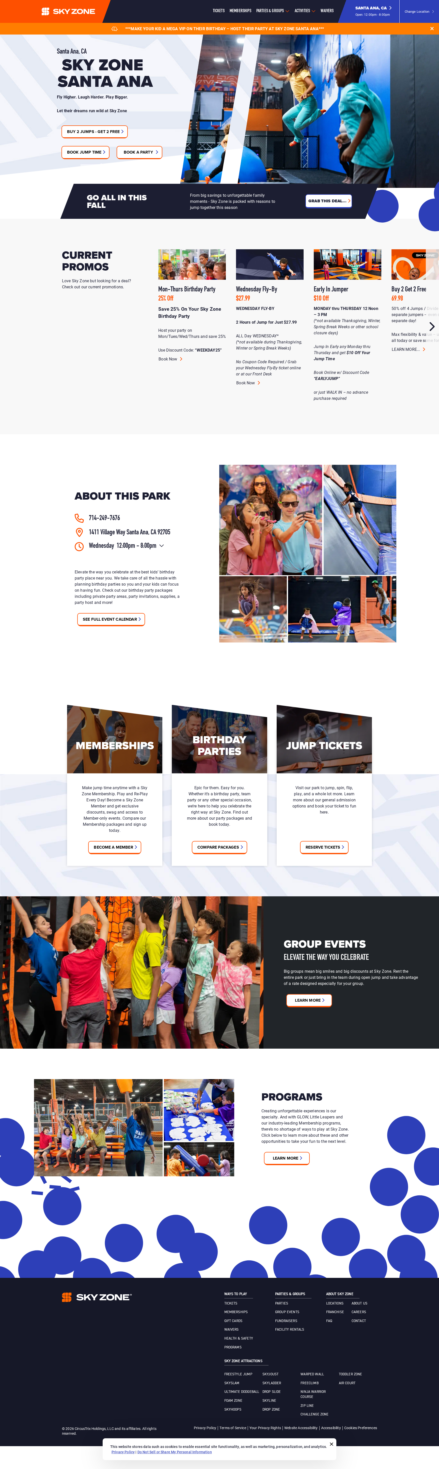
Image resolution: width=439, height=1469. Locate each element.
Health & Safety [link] (238, 1338)
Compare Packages (218, 847)
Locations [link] (334, 1303)
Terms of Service (233, 1427)
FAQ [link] (329, 1321)
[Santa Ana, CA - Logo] (78, 11)
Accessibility (331, 1427)
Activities (302, 11)
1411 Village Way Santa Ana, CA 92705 (129, 532)
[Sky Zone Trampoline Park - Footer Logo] (97, 1297)
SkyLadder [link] (271, 1383)
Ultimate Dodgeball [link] (241, 1392)
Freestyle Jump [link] (238, 1374)
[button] (373, 11)
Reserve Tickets (323, 847)
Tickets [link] (231, 1303)
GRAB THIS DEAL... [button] (327, 201)
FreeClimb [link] (309, 1383)
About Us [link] (359, 1303)
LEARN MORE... (406, 349)
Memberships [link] (236, 1312)
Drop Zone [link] (271, 1409)
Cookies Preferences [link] (360, 1427)
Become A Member (113, 847)
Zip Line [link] (307, 1406)
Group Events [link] (287, 1312)
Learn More (308, 1000)
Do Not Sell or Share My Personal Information (174, 1451)
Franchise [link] (335, 1312)
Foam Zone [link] (233, 1400)
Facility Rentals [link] (289, 1329)
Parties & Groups (270, 11)
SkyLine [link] (269, 1400)
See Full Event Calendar (110, 619)
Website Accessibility (301, 1427)
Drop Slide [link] (271, 1392)
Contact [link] (359, 1321)
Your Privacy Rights (265, 1427)
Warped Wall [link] (312, 1374)
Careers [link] (359, 1312)
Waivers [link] (231, 1329)
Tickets (219, 11)
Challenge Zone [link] (314, 1414)
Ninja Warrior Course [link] (313, 1394)
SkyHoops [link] (232, 1409)
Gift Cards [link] (233, 1321)
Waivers (327, 11)
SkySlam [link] (232, 1383)
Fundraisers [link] (286, 1321)
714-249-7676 (104, 518)
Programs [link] (233, 1347)
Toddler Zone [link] (350, 1374)
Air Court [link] (347, 1383)
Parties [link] (281, 1303)
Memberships (240, 11)
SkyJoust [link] (270, 1374)
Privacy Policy (205, 1427)
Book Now (168, 358)
